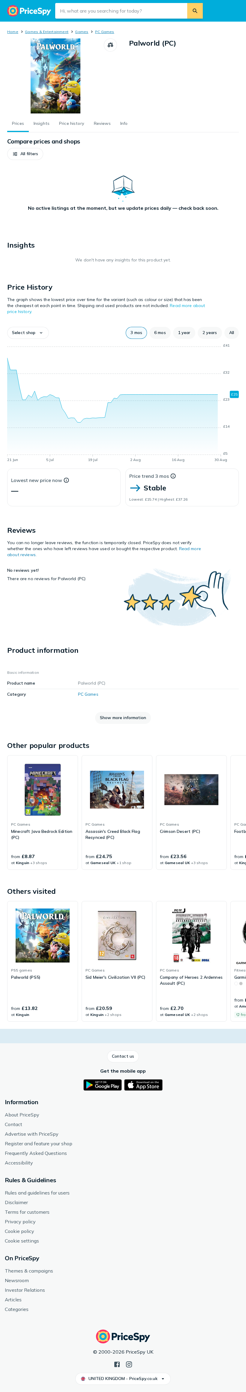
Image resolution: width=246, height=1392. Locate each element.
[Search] (195, 11)
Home (12, 31)
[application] (123, 404)
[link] (42, 812)
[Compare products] (110, 45)
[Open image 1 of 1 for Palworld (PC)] (55, 75)
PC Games (104, 31)
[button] (25, 154)
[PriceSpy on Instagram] (129, 1364)
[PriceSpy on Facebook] (117, 1364)
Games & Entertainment (46, 31)
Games (81, 31)
